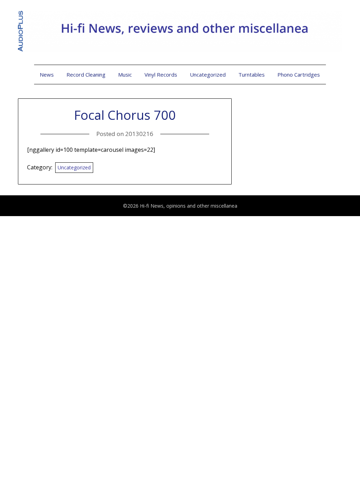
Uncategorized (208, 74)
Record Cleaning (85, 74)
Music (125, 74)
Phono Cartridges (298, 74)
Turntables (251, 74)
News (47, 74)
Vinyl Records (160, 74)
